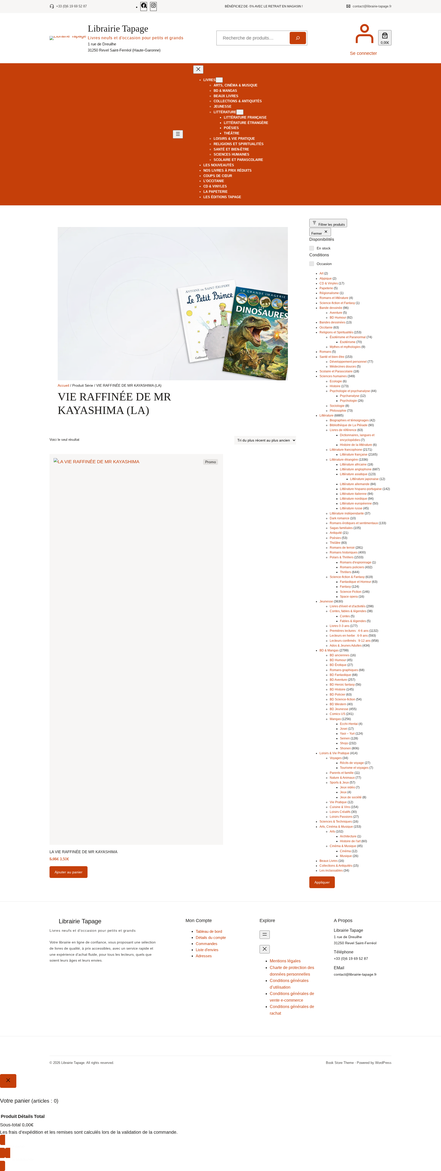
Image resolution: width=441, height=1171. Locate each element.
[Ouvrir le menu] (178, 134)
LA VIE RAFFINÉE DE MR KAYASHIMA (83, 852)
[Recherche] (298, 38)
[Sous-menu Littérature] (239, 112)
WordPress (383, 1063)
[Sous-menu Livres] (219, 80)
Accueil (63, 385)
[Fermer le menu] (198, 69)
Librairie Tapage (118, 28)
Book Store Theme (340, 1063)
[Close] (8, 1081)
